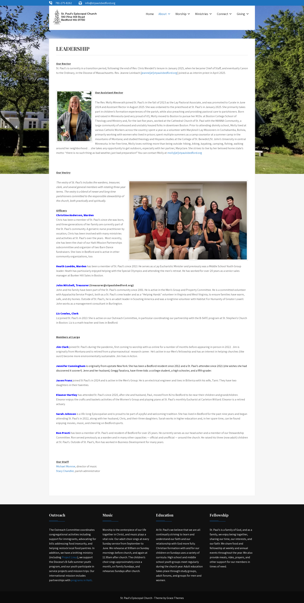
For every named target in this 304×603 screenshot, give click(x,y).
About (163, 14)
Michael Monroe (65, 466)
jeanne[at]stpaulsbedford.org (159, 73)
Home (150, 14)
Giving (241, 14)
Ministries (201, 14)
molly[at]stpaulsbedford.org (184, 153)
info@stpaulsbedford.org (100, 3)
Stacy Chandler (65, 471)
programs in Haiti (81, 580)
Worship (180, 14)
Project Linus (69, 557)
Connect (222, 14)
